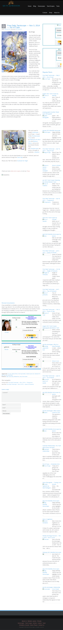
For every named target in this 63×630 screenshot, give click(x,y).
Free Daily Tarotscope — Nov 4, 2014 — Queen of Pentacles (20, 384)
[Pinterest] (33, 617)
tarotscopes (10, 375)
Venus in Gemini (56, 165)
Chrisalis (7, 332)
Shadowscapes (34, 148)
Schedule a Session (24, 625)
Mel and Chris (7, 29)
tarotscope (35, 132)
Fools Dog (19, 157)
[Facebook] (28, 617)
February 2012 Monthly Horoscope (52, 552)
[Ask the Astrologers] (11, 4)
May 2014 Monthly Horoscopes (51, 501)
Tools (57, 6)
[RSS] (38, 617)
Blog (34, 6)
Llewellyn (36, 152)
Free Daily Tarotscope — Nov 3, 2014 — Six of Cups (23, 26)
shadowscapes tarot (30, 373)
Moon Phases (34, 625)
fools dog (20, 373)
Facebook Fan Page (22, 161)
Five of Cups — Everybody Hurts (51, 464)
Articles (35, 623)
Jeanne (34, 621)
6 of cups (9, 373)
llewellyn (24, 373)
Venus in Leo (55, 361)
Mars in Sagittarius (47, 519)
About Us (56, 12)
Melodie (7, 349)
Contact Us (41, 625)
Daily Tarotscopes (10, 376)
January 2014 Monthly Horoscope (51, 130)
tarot (6, 375)
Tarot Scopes (50, 6)
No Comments (19, 29)
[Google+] (30, 617)
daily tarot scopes (15, 171)
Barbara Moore (15, 373)
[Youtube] (35, 617)
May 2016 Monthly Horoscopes (51, 569)
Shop (50, 12)
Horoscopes (41, 6)
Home (29, 6)
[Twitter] (25, 617)
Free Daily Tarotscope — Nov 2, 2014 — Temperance (20, 382)
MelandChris (16, 376)
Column (45, 12)
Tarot (21, 376)
